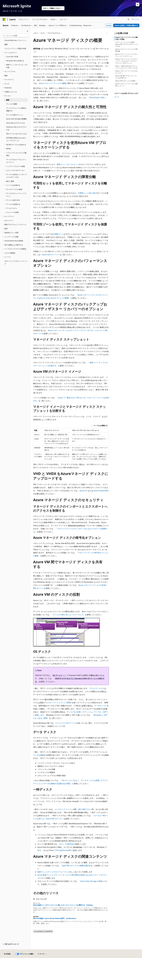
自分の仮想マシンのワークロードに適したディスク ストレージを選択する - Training (63, 905)
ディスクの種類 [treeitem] (11, 104)
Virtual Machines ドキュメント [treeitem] (15, 40)
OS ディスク (58, 675)
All (38, 850)
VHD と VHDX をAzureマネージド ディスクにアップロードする (126, 67)
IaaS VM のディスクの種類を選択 (75, 865)
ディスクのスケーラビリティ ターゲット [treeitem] (16, 160)
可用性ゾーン (58, 234)
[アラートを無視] (137, 4)
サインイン (135, 19)
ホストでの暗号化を (67, 844)
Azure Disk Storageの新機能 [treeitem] (16, 119)
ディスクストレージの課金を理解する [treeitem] (16, 109)
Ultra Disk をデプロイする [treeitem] (15, 123)
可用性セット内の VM (86, 193)
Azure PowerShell (101, 490)
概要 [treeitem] (6, 44)
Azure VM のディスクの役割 (125, 81)
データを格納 (38, 755)
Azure (42, 33)
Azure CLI (83, 490)
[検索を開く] (128, 19)
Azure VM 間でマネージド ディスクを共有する (126, 77)
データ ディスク (96, 688)
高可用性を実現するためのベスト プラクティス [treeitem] (16, 139)
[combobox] (15, 35)
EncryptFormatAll (63, 850)
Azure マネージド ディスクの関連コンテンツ (126, 85)
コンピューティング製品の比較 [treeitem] (15, 48)
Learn (36, 33)
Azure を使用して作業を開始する (126, 25)
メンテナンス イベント (63, 809)
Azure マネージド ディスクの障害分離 (126, 50)
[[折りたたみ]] (28, 31)
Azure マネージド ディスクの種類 (52, 83)
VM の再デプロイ (85, 809)
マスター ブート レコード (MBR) (58, 702)
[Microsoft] (4, 19)
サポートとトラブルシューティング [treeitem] (16, 262)
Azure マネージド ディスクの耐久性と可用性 (126, 38)
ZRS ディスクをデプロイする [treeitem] (16, 134)
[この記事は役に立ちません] (118, 97)
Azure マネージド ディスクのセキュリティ (126, 72)
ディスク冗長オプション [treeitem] (14, 115)
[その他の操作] (107, 33)
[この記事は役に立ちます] (115, 97)
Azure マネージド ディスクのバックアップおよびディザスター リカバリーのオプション (126, 61)
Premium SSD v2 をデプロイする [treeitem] (16, 128)
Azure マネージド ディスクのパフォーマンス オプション (126, 55)
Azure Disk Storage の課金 (91, 881)
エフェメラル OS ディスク (65, 723)
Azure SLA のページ (50, 254)
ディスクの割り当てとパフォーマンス (68, 614)
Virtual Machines (54, 33)
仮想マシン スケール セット (68, 164)
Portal (108, 25)
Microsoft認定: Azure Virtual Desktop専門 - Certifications (54, 918)
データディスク (100, 705)
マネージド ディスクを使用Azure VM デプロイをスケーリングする (126, 44)
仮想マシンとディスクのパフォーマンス (53, 872)
